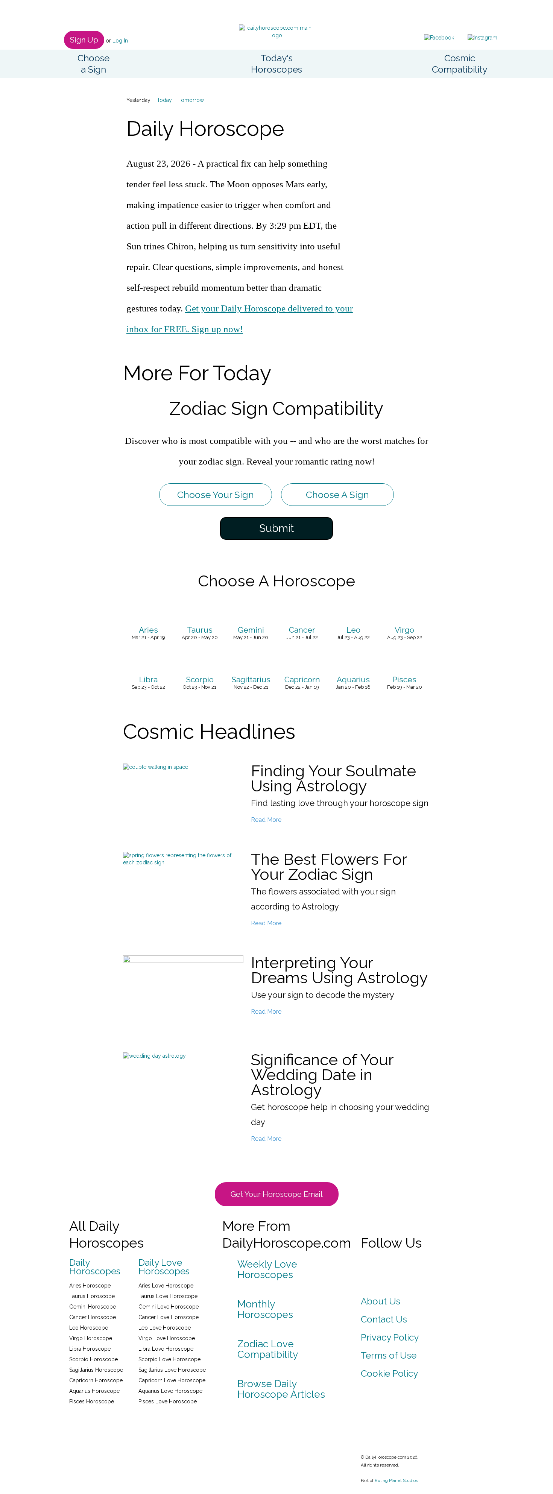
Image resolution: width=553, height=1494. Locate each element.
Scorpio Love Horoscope (169, 1359)
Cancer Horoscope (92, 1317)
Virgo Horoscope (90, 1338)
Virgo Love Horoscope (166, 1338)
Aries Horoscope (90, 1286)
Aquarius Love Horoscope (170, 1391)
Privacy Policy (390, 1337)
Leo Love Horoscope (164, 1328)
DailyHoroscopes (94, 1267)
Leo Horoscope (88, 1328)
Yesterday (138, 100)
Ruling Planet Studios (396, 1480)
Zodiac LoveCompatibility (267, 1349)
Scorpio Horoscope (93, 1359)
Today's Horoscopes (276, 64)
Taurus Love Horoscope (168, 1296)
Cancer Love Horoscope (168, 1317)
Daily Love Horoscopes (164, 1267)
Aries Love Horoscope (165, 1286)
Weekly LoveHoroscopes (267, 1269)
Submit (276, 528)
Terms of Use (388, 1355)
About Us (380, 1301)
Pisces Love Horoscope (167, 1401)
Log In (120, 41)
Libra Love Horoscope (165, 1349)
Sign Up (84, 39)
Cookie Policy (389, 1373)
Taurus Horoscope (92, 1296)
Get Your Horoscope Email (277, 1194)
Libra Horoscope (90, 1349)
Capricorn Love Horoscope (171, 1380)
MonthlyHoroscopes (265, 1309)
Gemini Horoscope (92, 1307)
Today (164, 100)
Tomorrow (191, 100)
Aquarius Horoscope (94, 1391)
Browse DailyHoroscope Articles (281, 1389)
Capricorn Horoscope (96, 1380)
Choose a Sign (93, 64)
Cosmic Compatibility (459, 64)
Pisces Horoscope (91, 1401)
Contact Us (384, 1319)
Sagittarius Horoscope (96, 1370)
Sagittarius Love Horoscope (172, 1370)
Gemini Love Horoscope (168, 1307)
